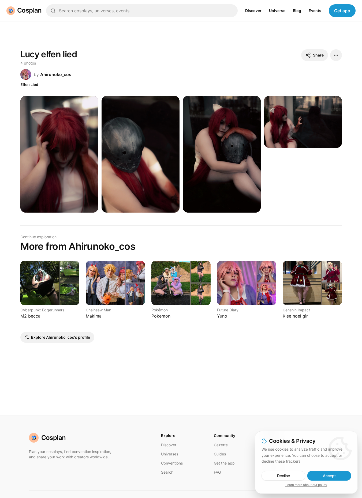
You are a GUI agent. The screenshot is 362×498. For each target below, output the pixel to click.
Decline (283, 475)
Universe (277, 10)
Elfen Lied (29, 84)
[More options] (336, 55)
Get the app (224, 463)
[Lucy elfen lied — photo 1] (59, 154)
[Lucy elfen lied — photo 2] (141, 154)
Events (315, 10)
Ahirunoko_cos (55, 74)
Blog (297, 10)
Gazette (221, 445)
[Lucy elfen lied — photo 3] (222, 154)
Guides (220, 454)
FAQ (217, 472)
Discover (253, 10)
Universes (169, 454)
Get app (342, 10)
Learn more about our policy (306, 485)
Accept (329, 475)
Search (167, 472)
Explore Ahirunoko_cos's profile (60, 337)
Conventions (172, 463)
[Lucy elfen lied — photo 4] (303, 122)
